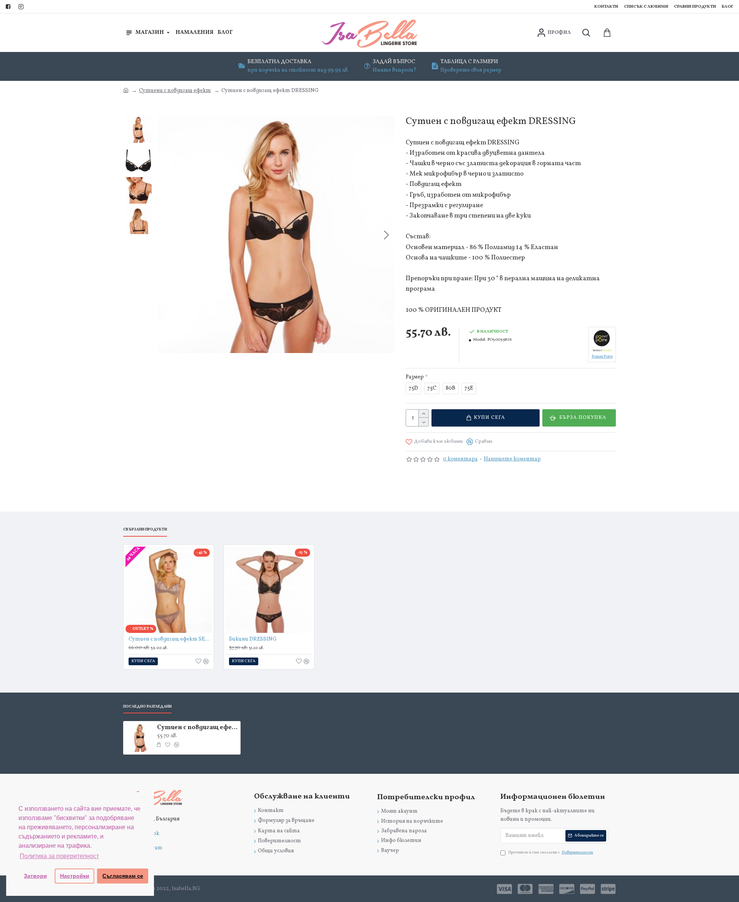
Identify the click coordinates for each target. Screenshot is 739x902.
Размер (415, 377)
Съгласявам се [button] (122, 876)
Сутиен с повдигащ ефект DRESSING (197, 728)
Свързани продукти (145, 529)
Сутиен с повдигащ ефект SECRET (170, 639)
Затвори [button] (35, 876)
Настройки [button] (74, 876)
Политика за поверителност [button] (59, 856)
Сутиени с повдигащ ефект (175, 90)
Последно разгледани (147, 706)
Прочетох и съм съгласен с (550, 852)
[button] (165, 235)
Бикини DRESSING (253, 639)
